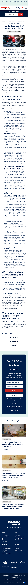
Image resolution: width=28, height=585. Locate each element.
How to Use (5, 535)
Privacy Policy (19, 579)
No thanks (14, 395)
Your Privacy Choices (17, 582)
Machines (17, 535)
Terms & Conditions (9, 579)
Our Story (17, 547)
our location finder (13, 321)
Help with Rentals (6, 548)
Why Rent (4, 538)
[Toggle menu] (26, 8)
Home (3, 21)
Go (21, 14)
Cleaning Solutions (20, 536)
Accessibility (6, 582)
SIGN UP (14, 390)
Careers (17, 548)
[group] (14, 437)
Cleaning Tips (10, 21)
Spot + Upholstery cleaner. (11, 176)
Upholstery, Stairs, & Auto (14, 31)
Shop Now (13, 4)
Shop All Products (19, 539)
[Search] (16, 8)
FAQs (3, 539)
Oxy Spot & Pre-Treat (13, 139)
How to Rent (5, 536)
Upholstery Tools (19, 538)
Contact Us (5, 547)
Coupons (4, 541)
